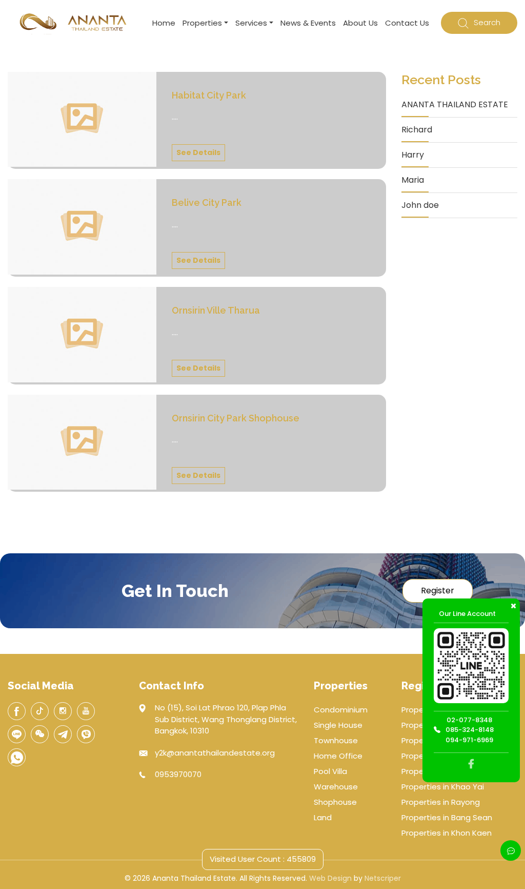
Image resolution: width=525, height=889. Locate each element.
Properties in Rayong (440, 802)
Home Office (338, 755)
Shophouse (335, 802)
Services (251, 22)
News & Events (308, 22)
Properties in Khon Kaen (446, 832)
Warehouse (336, 786)
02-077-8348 (469, 720)
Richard (416, 130)
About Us (360, 22)
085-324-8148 (470, 730)
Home (163, 22)
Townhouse (336, 740)
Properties (202, 22)
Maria (412, 180)
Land (323, 817)
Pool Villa (330, 771)
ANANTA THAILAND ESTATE (454, 104)
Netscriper (383, 878)
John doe (420, 205)
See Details (198, 152)
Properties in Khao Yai (442, 786)
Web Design (330, 878)
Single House (338, 725)
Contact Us (407, 22)
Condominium (341, 709)
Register (437, 590)
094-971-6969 (469, 740)
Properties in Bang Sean (446, 817)
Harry (412, 155)
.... (175, 117)
